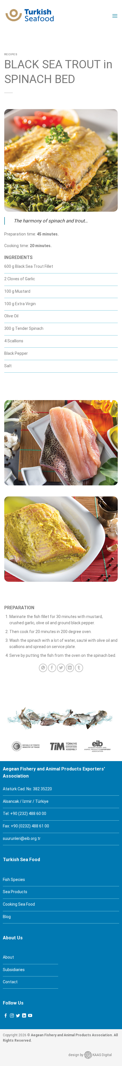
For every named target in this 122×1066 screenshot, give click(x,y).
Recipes (10, 54)
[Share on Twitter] (61, 668)
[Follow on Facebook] (6, 1016)
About (8, 957)
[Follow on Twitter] (18, 1016)
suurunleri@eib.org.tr (22, 838)
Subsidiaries (14, 969)
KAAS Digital (102, 1055)
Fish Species (14, 879)
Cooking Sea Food (19, 904)
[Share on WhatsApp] (43, 668)
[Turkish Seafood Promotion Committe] (29, 16)
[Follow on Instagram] (12, 1016)
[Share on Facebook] (52, 668)
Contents (36, 37)
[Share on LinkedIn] (70, 668)
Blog (7, 916)
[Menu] (115, 15)
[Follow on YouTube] (30, 1016)
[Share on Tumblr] (79, 668)
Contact (10, 982)
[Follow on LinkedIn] (24, 1016)
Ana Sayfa (13, 37)
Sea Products (15, 891)
